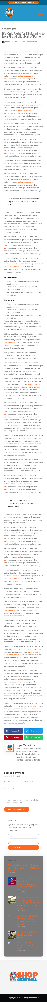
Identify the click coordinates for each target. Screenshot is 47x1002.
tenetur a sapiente (20, 224)
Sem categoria (9, 29)
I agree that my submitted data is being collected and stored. (23, 801)
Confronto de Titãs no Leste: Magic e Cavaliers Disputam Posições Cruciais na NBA (27, 884)
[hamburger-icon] (40, 13)
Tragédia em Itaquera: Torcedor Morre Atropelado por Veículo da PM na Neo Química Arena (28, 903)
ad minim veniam (15, 266)
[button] (13, 731)
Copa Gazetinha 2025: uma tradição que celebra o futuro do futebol (27, 920)
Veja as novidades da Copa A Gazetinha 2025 (27, 945)
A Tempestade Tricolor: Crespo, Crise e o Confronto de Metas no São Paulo (23, 868)
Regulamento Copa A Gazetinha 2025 (27, 933)
